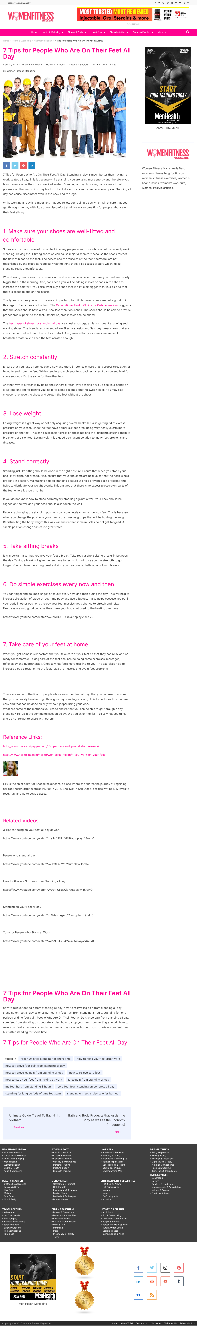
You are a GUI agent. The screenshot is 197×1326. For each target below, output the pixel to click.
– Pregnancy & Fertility (63, 1234)
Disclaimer (156, 1323)
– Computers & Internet (63, 1184)
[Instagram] (163, 3)
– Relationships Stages (112, 1161)
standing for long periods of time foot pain (33, 1093)
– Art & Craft (107, 1212)
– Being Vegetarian (159, 1152)
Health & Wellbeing (51, 32)
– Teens (55, 1237)
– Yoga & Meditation (12, 1171)
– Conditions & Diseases (14, 1155)
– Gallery (154, 1181)
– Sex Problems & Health (113, 1164)
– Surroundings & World (112, 1234)
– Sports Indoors (10, 1224)
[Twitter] (159, 3)
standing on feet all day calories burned (93, 1093)
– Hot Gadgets (59, 1187)
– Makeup (7, 1193)
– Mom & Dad (58, 1224)
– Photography (9, 1218)
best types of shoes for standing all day (34, 323)
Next (118, 1131)
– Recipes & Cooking (160, 1167)
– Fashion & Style (10, 1187)
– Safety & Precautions (13, 1221)
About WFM (127, 1323)
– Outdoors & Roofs (159, 1193)
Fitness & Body (75, 32)
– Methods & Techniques (64, 1196)
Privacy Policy (187, 1323)
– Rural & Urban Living (112, 1227)
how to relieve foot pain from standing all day (35, 1065)
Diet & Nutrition (117, 32)
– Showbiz (106, 1199)
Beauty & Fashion (141, 32)
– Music (104, 1193)
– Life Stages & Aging (13, 1158)
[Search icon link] (187, 32)
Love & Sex (96, 32)
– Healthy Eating (158, 1155)
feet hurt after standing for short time (45, 1058)
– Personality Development (114, 1224)
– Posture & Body (60, 1167)
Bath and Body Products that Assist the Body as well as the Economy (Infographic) (96, 1120)
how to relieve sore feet (84, 1072)
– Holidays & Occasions (161, 1158)
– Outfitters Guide (11, 1215)
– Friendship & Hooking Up (114, 1158)
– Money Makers (60, 1199)
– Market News (59, 1193)
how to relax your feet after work (98, 1058)
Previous (19, 1127)
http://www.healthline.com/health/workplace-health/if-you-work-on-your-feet (54, 754)
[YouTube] (180, 3)
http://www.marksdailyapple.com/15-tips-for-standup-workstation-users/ (51, 746)
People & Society (79, 64)
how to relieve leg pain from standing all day (34, 1072)
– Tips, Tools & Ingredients (163, 1171)
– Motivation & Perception (114, 1218)
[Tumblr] (184, 3)
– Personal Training (61, 1164)
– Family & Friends (61, 1218)
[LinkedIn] (172, 3)
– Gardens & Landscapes (162, 1184)
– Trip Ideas (8, 1234)
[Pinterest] (168, 3)
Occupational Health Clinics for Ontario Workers (87, 305)
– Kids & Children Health (64, 1221)
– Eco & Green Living (111, 1215)
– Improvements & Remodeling (165, 1187)
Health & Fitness (55, 64)
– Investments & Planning (64, 1190)
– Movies (105, 1190)
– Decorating (156, 1178)
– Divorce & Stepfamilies (64, 1215)
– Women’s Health (11, 1164)
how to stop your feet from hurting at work (33, 1079)
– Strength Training (61, 1171)
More (160, 32)
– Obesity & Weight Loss (64, 1161)
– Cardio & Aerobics (61, 1152)
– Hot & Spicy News (111, 1184)
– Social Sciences (109, 1230)
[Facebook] (155, 3)
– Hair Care (7, 1190)
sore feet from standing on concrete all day (86, 1086)
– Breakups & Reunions (112, 1152)
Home (34, 32)
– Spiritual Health (10, 1167)
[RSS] (152, 1295)
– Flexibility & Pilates (62, 1158)
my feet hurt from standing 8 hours (28, 1086)
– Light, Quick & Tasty (161, 1161)
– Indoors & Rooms (159, 1190)
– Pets (55, 1230)
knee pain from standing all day (88, 1079)
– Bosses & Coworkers (63, 1212)
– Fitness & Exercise (61, 1155)
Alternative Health (32, 64)
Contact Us (141, 1323)
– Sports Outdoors (11, 1227)
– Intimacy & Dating (110, 1155)
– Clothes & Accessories (14, 1184)
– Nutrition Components (162, 1164)
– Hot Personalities (110, 1187)
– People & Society (110, 1221)
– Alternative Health (12, 1152)
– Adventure (8, 1212)
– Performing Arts (109, 1196)
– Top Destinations (11, 1230)
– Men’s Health (9, 1161)
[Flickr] (188, 3)
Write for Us (170, 1323)
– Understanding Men (111, 1171)
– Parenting (57, 1227)
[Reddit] (176, 3)
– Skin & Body (9, 1199)
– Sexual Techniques (111, 1167)
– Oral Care (8, 1196)
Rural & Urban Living (104, 64)
